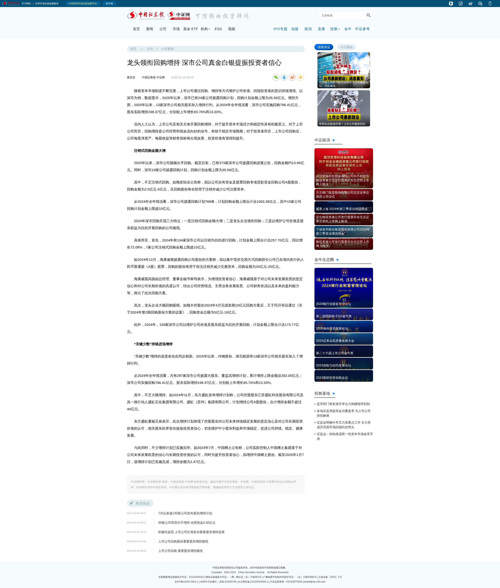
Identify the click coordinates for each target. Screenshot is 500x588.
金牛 (348, 29)
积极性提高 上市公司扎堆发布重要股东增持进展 (191, 532)
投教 (334, 29)
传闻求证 (324, 47)
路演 (308, 29)
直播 (321, 29)
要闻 (149, 29)
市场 (176, 29)
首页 (136, 29)
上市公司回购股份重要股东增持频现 (183, 541)
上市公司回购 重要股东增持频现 (180, 550)
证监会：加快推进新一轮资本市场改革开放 (345, 436)
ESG (218, 29)
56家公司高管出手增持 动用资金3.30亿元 (186, 522)
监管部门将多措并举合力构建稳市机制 (343, 404)
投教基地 (322, 393)
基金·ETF (190, 29)
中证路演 (328, 140)
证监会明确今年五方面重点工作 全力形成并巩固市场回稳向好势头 (344, 425)
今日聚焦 (346, 47)
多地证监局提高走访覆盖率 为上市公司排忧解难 (344, 413)
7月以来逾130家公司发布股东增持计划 (185, 513)
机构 (204, 29)
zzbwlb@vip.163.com (314, 581)
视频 (231, 29)
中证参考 (362, 29)
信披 (295, 29)
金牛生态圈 (342, 259)
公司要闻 (167, 49)
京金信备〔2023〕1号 (330, 577)
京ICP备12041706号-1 (187, 581)
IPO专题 (280, 29)
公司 (162, 29)
